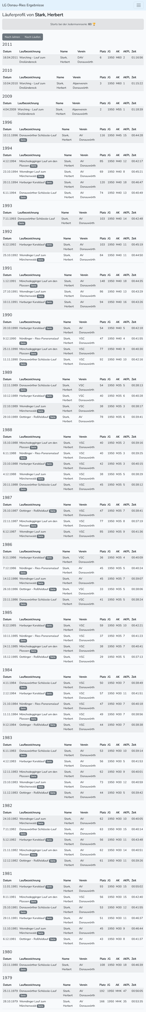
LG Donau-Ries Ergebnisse (23, 5)
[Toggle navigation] (139, 5)
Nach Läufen (32, 37)
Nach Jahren (12, 37)
